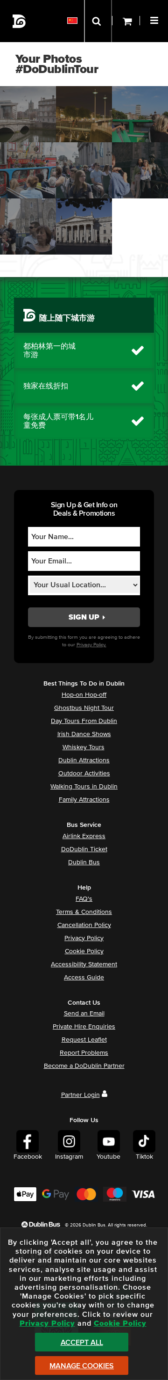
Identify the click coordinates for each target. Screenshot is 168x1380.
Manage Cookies (81, 1366)
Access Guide (84, 977)
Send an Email (84, 1013)
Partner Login (80, 1095)
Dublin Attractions (84, 760)
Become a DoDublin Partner (84, 1066)
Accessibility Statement (84, 964)
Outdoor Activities (84, 773)
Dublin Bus (84, 862)
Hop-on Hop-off (84, 695)
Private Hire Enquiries (84, 1026)
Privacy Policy (84, 938)
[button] (155, 19)
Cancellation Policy (84, 925)
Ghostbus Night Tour (84, 708)
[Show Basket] (126, 21)
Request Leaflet (84, 1040)
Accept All (82, 1342)
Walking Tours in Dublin (84, 786)
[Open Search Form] (98, 21)
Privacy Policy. (91, 644)
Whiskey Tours (84, 747)
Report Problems (84, 1053)
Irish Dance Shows (84, 734)
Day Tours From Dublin (84, 721)
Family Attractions (84, 799)
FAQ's (84, 899)
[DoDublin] (19, 21)
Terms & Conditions (84, 912)
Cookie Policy (84, 951)
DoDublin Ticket (84, 849)
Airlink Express (84, 836)
